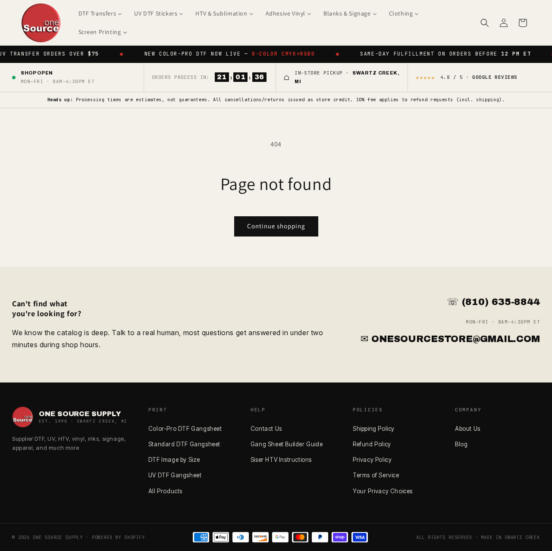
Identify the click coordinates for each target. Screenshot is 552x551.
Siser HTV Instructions (281, 459)
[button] (484, 22)
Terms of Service (376, 475)
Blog (461, 444)
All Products (165, 491)
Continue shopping (276, 226)
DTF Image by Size (174, 459)
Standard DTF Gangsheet (184, 444)
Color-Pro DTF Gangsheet (185, 428)
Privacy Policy (372, 459)
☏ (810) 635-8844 (493, 302)
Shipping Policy (374, 428)
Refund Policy (372, 444)
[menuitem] (100, 13)
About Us (467, 428)
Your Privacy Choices (383, 491)
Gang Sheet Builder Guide (287, 444)
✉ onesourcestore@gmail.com (450, 339)
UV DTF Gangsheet (175, 475)
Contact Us (266, 428)
